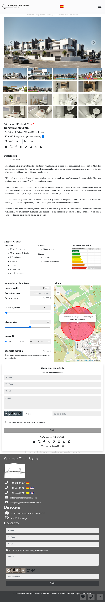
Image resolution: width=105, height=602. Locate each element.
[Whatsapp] (36, 146)
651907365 (47, 372)
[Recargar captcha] (25, 414)
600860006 (57, 372)
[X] (21, 146)
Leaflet (78, 360)
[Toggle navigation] (100, 6)
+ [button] (58, 288)
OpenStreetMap (88, 360)
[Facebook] (16, 146)
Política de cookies (59, 593)
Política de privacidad (43, 593)
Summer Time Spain (26, 593)
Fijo (9, 341)
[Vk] (31, 146)
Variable (20, 341)
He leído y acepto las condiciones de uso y (26, 422)
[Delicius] (26, 146)
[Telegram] (41, 146)
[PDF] (11, 146)
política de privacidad (38, 422)
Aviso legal (70, 593)
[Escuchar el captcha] (29, 414)
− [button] (58, 292)
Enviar (52, 430)
